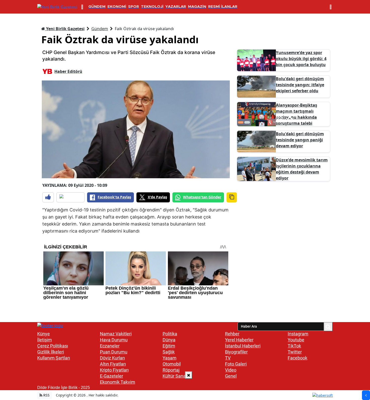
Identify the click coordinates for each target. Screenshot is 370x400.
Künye (43, 333)
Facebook (297, 358)
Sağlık (169, 351)
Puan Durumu (113, 351)
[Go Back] (366, 395)
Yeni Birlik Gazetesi (65, 28)
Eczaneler (110, 345)
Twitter (295, 351)
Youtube (296, 339)
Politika (170, 333)
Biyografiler (236, 351)
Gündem (99, 28)
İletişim (44, 339)
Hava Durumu (114, 339)
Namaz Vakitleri (116, 333)
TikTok (294, 345)
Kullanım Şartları (53, 358)
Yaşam (169, 358)
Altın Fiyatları (113, 364)
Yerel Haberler (239, 339)
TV (228, 358)
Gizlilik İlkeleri (50, 351)
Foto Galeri (236, 364)
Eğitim (169, 345)
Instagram (298, 333)
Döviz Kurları (112, 358)
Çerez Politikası (52, 345)
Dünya (169, 339)
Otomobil (172, 364)
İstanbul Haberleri (243, 345)
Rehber (232, 333)
